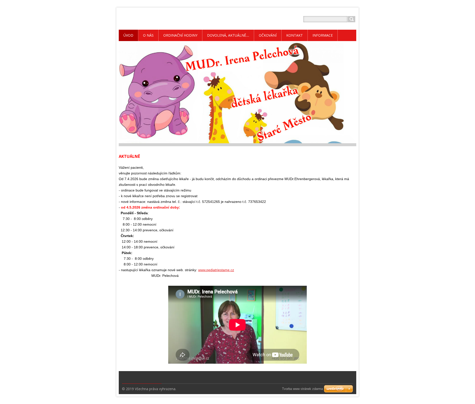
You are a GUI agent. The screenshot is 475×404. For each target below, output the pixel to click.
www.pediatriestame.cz (216, 270)
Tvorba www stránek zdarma (302, 389)
